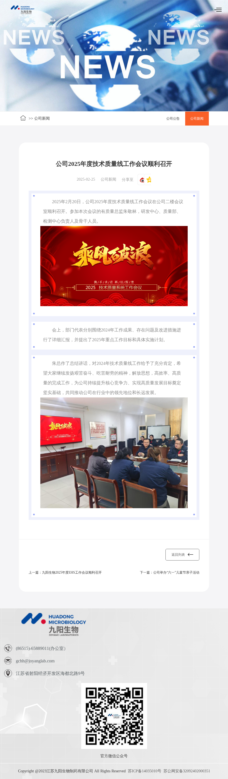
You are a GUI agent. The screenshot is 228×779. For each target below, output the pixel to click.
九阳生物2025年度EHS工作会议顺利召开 (72, 572)
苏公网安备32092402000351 (186, 771)
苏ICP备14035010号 (144, 771)
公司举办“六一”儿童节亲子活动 (176, 572)
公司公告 (173, 119)
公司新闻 (197, 119)
